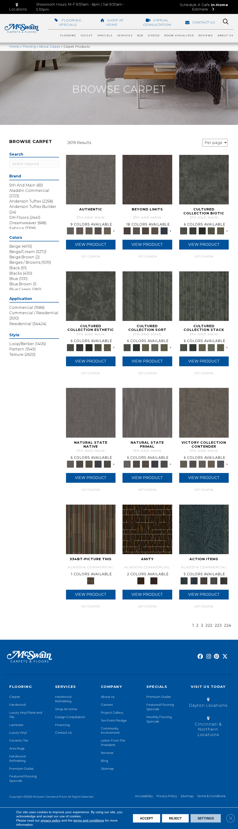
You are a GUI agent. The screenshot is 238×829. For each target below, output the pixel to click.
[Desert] (136, 231)
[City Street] (223, 580)
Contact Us (63, 732)
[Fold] (145, 347)
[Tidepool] (204, 529)
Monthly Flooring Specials (159, 719)
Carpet (14, 697)
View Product (90, 244)
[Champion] (193, 464)
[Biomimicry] (204, 179)
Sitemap (107, 768)
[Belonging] (91, 412)
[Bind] (147, 296)
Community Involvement (110, 730)
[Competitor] (202, 464)
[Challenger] (204, 412)
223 (218, 625)
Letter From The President (113, 743)
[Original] (107, 464)
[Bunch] (136, 347)
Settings (206, 818)
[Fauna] (155, 231)
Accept (146, 818)
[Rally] (211, 464)
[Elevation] (145, 231)
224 (227, 625)
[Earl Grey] (214, 580)
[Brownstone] (204, 580)
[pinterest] (215, 657)
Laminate (16, 725)
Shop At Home (66, 709)
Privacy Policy (166, 796)
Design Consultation (70, 717)
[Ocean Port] (194, 580)
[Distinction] (221, 231)
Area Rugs (16, 748)
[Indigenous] (89, 464)
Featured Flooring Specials (23, 778)
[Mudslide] (91, 529)
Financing (62, 725)
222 (208, 625)
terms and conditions (88, 820)
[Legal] (98, 231)
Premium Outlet (21, 768)
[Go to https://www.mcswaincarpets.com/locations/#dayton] (208, 703)
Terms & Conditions (211, 796)
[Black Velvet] (154, 580)
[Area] (147, 179)
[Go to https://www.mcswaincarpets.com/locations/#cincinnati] (208, 727)
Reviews (107, 753)
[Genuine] (89, 231)
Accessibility (144, 796)
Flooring (29, 46)
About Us (107, 697)
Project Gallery (112, 712)
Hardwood (17, 704)
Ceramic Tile (18, 740)
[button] (18, 7)
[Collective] (202, 231)
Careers (107, 704)
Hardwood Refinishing (17, 758)
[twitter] (224, 657)
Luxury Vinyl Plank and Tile (25, 715)
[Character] (193, 231)
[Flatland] (164, 231)
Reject (175, 818)
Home (14, 46)
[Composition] (211, 231)
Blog (104, 760)
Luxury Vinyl (18, 732)
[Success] (221, 464)
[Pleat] (155, 347)
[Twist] (164, 347)
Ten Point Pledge (114, 720)
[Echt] (80, 231)
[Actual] (91, 179)
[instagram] (207, 657)
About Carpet (49, 46)
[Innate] (98, 464)
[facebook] (199, 657)
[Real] (107, 231)
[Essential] (80, 464)
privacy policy (50, 820)
